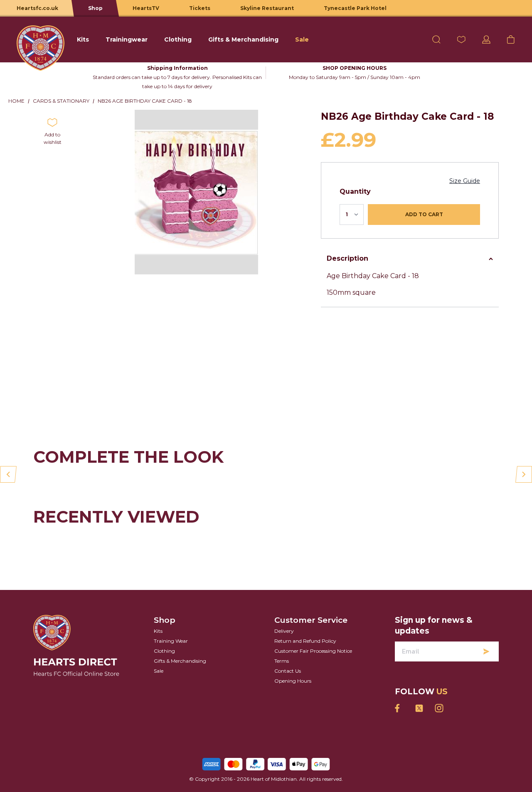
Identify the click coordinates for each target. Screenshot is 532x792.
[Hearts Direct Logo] (40, 39)
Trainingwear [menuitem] (127, 39)
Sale (158, 671)
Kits (158, 631)
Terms (281, 661)
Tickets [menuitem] (199, 8)
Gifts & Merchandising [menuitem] (243, 39)
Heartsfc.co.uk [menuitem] (37, 8)
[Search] (436, 39)
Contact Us (287, 671)
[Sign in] (486, 39)
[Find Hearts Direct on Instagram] (439, 708)
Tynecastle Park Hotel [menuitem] (355, 8)
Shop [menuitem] (95, 8)
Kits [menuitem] (83, 39)
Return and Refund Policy (305, 641)
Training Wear (171, 641)
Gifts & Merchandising (180, 661)
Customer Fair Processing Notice (313, 651)
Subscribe (486, 651)
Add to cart (424, 214)
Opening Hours (292, 681)
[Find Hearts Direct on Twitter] (419, 708)
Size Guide (464, 181)
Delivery (284, 631)
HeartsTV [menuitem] (146, 8)
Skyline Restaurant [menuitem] (267, 8)
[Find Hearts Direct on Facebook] (399, 708)
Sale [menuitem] (302, 39)
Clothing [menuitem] (178, 39)
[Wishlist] (461, 39)
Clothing (164, 651)
